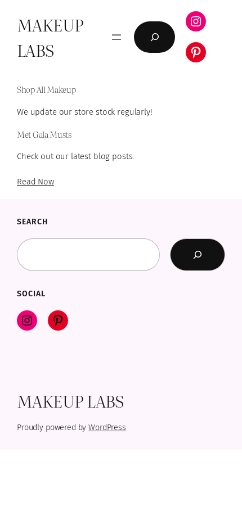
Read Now (35, 182)
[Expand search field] (154, 37)
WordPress (107, 427)
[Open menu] (116, 37)
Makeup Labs (50, 36)
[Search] (197, 254)
